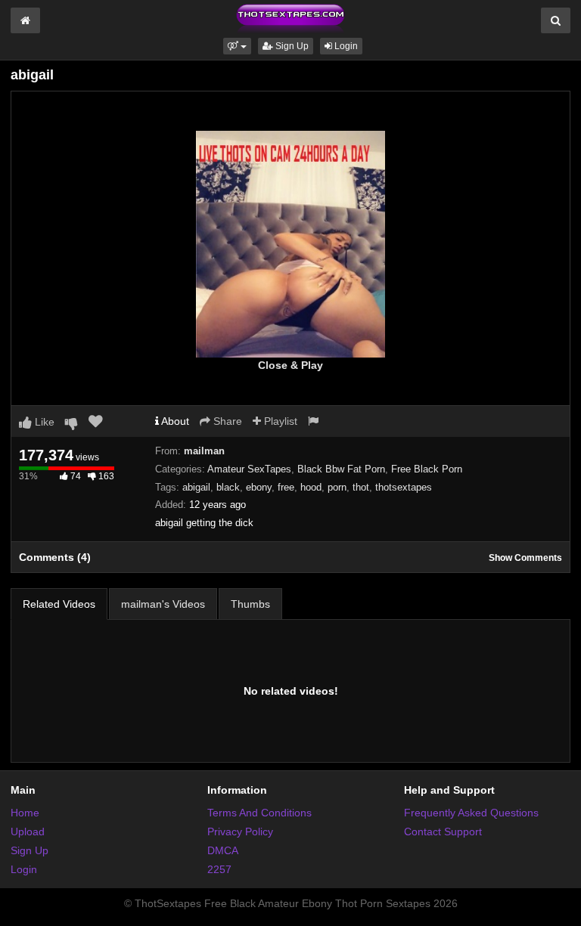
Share (226, 421)
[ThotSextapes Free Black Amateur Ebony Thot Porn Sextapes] (290, 18)
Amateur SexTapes (249, 469)
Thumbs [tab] (250, 604)
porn (337, 487)
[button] (237, 46)
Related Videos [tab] (59, 604)
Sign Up (291, 46)
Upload (28, 831)
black (228, 487)
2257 (219, 869)
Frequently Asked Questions (471, 813)
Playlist (279, 421)
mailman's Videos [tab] (163, 604)
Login (345, 46)
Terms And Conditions (259, 813)
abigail (196, 487)
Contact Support (443, 831)
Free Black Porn (426, 469)
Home (25, 813)
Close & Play (290, 365)
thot (361, 487)
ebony (259, 487)
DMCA (222, 850)
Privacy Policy (240, 831)
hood (311, 487)
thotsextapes (403, 487)
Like (43, 422)
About (174, 421)
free (286, 487)
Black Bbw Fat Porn (341, 469)
